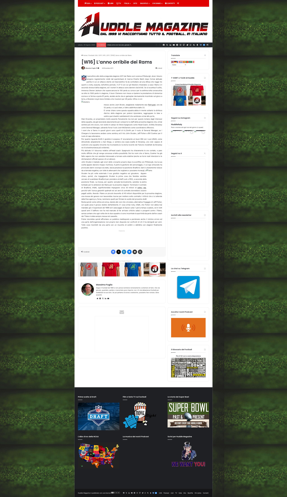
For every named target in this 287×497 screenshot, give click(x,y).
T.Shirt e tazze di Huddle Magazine (122, 261)
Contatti (170, 3)
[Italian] (192, 62)
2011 (100, 55)
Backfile (144, 3)
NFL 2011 (106, 55)
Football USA (93, 55)
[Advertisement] (122, 237)
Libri (111, 3)
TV (119, 3)
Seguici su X (176, 153)
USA (88, 3)
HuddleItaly (176, 124)
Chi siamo (156, 3)
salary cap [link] (141, 188)
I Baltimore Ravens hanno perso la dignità (121, 45)
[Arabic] (190, 62)
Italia (126, 3)
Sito (135, 3)
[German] (175, 62)
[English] (172, 62)
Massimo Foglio (90, 68)
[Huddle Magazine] (143, 24)
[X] (102, 298)
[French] (178, 62)
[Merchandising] (122, 269)
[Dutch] (181, 62)
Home (85, 55)
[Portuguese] (187, 62)
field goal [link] (152, 105)
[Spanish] (184, 62)
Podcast (99, 3)
